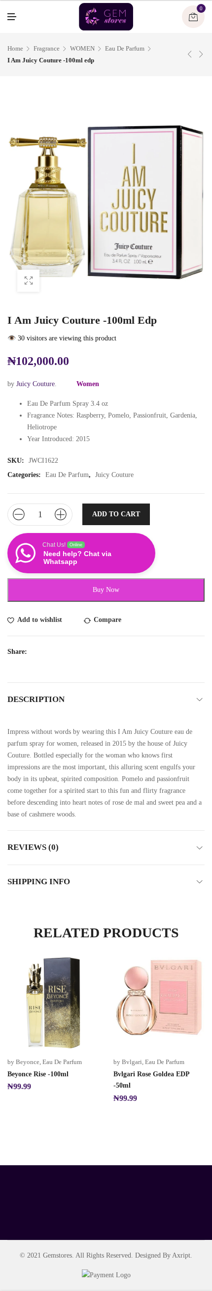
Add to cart (116, 514)
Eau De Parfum (124, 48)
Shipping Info (38, 881)
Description (36, 699)
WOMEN (82, 48)
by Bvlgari (127, 1062)
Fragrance (47, 48)
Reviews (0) (33, 847)
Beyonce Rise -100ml (38, 1074)
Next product (201, 54)
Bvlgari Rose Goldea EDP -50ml (151, 1080)
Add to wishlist (39, 619)
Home (15, 48)
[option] (53, 1024)
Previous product (189, 54)
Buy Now (106, 589)
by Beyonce (23, 1062)
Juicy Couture (35, 384)
